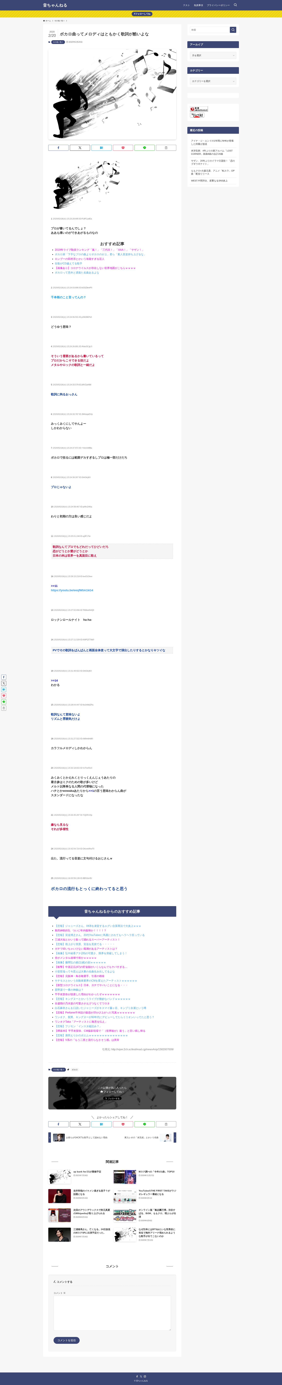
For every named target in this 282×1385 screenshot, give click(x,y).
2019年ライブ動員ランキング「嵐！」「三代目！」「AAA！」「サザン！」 (99, 249)
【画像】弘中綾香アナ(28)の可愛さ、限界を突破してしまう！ (91, 953)
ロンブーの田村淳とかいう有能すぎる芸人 (79, 259)
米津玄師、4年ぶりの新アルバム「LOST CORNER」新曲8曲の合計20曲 (212, 152)
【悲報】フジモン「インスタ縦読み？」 (78, 1026)
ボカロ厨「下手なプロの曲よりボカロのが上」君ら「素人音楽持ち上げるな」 (100, 254)
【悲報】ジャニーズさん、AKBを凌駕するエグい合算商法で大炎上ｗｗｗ (98, 926)
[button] (58, 148)
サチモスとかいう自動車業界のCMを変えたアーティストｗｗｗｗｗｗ (96, 980)
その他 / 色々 (58, 42)
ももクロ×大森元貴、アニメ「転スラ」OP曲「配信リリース (213, 172)
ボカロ (75, 1070)
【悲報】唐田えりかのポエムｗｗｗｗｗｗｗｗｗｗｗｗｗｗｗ (91, 1035)
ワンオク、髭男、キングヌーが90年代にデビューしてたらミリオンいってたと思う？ (104, 1017)
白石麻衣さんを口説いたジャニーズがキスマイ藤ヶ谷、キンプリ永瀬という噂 (100, 1008)
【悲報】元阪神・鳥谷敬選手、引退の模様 (79, 976)
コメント (60, 1293)
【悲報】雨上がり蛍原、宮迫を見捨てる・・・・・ (85, 944)
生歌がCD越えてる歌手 (68, 263)
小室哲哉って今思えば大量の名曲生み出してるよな (85, 971)
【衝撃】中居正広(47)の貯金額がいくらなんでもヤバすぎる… (91, 967)
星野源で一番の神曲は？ (69, 989)
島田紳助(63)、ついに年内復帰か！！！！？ (80, 930)
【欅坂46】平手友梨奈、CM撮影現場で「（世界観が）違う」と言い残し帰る (100, 1030)
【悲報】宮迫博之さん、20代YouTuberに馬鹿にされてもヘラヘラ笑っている (100, 935)
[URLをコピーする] (166, 148)
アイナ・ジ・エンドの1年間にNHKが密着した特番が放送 (212, 142)
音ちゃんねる (55, 5)
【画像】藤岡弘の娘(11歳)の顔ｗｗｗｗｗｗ (80, 962)
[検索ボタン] (235, 5)
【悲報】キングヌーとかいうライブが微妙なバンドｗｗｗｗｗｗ (93, 998)
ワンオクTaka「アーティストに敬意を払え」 (81, 1021)
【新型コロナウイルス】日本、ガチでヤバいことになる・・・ (91, 985)
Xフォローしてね (142, 14)
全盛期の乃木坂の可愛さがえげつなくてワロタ (82, 1003)
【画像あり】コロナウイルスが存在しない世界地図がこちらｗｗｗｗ (95, 268)
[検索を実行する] (233, 30)
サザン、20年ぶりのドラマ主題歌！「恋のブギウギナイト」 (213, 162)
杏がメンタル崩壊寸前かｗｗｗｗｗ (76, 957)
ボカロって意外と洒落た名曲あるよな (77, 272)
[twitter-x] (141, 1376)
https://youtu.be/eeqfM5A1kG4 (72, 590)
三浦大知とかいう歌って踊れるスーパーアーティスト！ (87, 939)
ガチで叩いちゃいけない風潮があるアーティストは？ (86, 948)
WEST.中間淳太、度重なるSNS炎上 (209, 180)
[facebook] (137, 1376)
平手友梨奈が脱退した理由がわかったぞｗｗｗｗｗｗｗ (87, 994)
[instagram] (144, 1376)
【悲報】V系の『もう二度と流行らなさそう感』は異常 (87, 1040)
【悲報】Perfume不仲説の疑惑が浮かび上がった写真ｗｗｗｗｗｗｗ (95, 1012)
